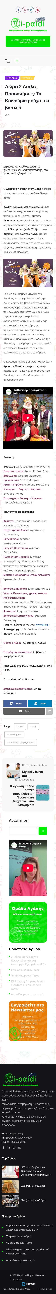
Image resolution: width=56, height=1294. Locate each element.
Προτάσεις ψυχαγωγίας (20, 742)
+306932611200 (18, 1142)
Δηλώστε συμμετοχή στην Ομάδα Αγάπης (28, 41)
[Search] (43, 831)
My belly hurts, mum (32, 773)
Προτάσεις (12, 78)
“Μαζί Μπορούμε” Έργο (25, 975)
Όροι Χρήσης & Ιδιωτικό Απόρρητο (19, 1289)
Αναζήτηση (18, 820)
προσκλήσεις (14, 734)
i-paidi (20, 726)
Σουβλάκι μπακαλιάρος (25, 969)
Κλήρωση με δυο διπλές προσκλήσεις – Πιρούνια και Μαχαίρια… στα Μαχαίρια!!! (22, 795)
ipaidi (33, 726)
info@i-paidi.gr (16, 1133)
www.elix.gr (42, 624)
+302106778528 (23, 1137)
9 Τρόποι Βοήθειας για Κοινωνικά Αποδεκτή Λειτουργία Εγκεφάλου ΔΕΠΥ (28, 960)
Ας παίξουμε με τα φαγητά (27, 994)
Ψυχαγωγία (27, 78)
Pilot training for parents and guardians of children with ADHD (27, 985)
